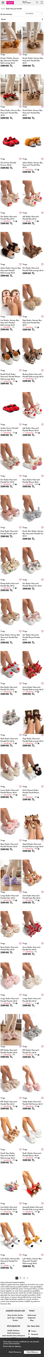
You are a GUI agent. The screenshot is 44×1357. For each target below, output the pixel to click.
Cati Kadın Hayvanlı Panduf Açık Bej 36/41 (31, 898)
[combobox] (34, 13)
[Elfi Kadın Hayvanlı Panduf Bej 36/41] (11, 1081)
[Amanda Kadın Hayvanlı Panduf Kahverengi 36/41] (33, 1186)
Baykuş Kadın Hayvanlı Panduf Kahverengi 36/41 (33, 376)
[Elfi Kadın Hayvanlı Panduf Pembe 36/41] (11, 1029)
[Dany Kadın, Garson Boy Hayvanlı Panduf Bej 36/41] (11, 90)
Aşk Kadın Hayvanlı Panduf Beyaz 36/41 (31, 430)
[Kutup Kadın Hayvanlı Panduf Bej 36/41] (11, 563)
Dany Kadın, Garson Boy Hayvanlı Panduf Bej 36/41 (11, 113)
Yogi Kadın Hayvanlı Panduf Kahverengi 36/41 (33, 741)
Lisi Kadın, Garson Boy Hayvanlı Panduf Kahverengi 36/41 (10, 324)
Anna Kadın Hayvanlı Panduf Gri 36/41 (31, 949)
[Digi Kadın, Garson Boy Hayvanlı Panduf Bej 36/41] (33, 300)
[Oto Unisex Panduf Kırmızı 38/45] (11, 142)
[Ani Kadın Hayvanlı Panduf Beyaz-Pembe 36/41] (33, 614)
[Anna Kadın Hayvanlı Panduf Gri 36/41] (33, 926)
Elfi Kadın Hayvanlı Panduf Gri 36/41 (31, 1052)
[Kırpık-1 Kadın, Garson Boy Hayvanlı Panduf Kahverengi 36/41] (11, 37)
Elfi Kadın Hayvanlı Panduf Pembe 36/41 (9, 1052)
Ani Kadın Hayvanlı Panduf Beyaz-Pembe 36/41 (31, 637)
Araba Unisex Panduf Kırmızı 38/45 (9, 430)
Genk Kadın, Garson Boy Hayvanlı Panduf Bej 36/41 (33, 113)
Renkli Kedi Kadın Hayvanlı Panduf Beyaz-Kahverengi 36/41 (11, 377)
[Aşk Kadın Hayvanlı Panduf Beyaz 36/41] (33, 407)
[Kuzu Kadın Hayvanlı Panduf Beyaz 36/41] (33, 459)
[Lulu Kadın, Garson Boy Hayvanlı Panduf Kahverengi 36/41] (33, 1238)
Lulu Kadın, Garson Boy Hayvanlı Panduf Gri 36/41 (10, 1262)
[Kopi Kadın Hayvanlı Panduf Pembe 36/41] (11, 510)
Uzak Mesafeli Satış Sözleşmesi (13, 1336)
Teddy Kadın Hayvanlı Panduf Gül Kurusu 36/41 (33, 1104)
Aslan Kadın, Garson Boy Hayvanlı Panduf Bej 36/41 (33, 166)
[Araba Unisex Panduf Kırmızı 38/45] (11, 407)
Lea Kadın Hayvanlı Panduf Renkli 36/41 (9, 1209)
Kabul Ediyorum (32, 1352)
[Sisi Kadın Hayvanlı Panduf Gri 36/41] (11, 459)
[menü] (3, 2)
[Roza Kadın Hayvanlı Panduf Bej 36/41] (11, 926)
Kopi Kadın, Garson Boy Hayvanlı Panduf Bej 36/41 (10, 637)
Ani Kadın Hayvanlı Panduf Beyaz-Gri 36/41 (32, 585)
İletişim (15, 1320)
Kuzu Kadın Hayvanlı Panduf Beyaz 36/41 (31, 482)
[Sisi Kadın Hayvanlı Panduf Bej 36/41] (11, 196)
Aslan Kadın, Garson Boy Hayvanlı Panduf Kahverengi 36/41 (11, 270)
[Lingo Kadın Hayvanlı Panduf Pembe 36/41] (11, 978)
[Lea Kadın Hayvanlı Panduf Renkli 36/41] (11, 1186)
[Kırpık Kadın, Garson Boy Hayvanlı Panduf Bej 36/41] (33, 37)
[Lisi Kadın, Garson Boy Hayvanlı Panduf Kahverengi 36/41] (11, 300)
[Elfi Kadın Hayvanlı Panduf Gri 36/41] (33, 1029)
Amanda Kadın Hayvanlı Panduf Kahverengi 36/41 (33, 1209)
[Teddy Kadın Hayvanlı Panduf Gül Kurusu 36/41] (33, 1081)
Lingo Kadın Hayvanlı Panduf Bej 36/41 (32, 1001)
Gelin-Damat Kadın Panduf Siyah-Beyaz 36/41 (31, 793)
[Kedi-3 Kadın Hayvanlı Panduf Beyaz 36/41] (33, 1132)
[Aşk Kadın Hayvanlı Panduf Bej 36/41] (33, 196)
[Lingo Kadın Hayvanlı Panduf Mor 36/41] (11, 875)
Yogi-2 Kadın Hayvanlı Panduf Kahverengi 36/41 (33, 846)
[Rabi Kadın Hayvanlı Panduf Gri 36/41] (11, 718)
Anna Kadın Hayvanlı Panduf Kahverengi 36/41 (33, 689)
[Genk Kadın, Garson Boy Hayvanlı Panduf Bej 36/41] (33, 90)
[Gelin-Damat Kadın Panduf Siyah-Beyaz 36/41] (33, 770)
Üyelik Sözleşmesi (13, 1333)
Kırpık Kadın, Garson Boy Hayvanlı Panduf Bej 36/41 (33, 60)
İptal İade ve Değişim (15, 1318)
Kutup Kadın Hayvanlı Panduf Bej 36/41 (10, 586)
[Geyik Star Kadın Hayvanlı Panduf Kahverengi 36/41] (11, 1132)
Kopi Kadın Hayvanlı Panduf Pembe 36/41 (9, 532)
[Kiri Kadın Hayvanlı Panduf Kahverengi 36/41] (33, 247)
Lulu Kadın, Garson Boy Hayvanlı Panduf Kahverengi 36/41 (32, 1261)
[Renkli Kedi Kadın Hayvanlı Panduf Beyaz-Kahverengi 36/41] (11, 353)
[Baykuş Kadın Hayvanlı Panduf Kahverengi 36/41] (33, 353)
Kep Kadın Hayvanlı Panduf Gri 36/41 (9, 689)
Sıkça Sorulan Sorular (15, 1315)
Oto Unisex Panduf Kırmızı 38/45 (8, 164)
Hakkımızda (31, 1315)
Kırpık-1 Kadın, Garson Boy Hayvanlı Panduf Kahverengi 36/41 (10, 60)
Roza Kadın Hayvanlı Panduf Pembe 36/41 (9, 845)
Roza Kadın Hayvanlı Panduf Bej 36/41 (9, 948)
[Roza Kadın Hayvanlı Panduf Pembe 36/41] (11, 823)
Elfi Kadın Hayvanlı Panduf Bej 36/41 (9, 1104)
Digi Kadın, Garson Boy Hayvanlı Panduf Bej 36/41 (32, 324)
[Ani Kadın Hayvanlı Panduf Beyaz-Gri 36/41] (33, 563)
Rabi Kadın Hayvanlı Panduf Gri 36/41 (9, 741)
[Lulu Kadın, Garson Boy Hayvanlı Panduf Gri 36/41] (11, 1238)
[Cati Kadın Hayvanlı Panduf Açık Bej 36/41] (33, 875)
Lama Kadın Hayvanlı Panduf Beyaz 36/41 (10, 792)
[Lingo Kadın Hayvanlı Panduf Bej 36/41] (33, 978)
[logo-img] (10, 2)
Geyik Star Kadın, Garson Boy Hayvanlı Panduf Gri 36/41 (33, 533)
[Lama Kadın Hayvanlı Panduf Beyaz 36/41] (11, 770)
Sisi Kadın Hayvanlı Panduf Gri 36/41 (9, 482)
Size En (27, 2)
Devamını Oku (6, 1304)
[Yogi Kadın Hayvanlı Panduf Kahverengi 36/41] (33, 718)
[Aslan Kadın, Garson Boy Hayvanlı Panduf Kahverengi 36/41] (11, 247)
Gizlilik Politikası (13, 1330)
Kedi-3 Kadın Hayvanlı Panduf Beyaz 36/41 (32, 1155)
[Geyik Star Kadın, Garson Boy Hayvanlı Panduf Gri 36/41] (33, 510)
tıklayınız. (18, 1346)
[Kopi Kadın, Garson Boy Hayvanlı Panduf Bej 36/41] (11, 614)
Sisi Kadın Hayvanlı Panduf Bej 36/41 (9, 219)
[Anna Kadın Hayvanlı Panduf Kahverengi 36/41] (33, 666)
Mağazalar (32, 1318)
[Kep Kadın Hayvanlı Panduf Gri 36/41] (11, 666)
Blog (31, 1320)
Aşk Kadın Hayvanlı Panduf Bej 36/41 (31, 219)
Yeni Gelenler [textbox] (29, 13)
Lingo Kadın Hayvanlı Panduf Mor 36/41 (10, 898)
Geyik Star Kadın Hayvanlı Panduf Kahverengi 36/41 (8, 1156)
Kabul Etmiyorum (15, 1352)
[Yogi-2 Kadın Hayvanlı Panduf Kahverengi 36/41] (33, 823)
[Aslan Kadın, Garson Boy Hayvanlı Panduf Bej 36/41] (33, 142)
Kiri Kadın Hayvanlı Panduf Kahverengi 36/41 (33, 269)
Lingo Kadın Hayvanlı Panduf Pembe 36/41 (10, 1001)
